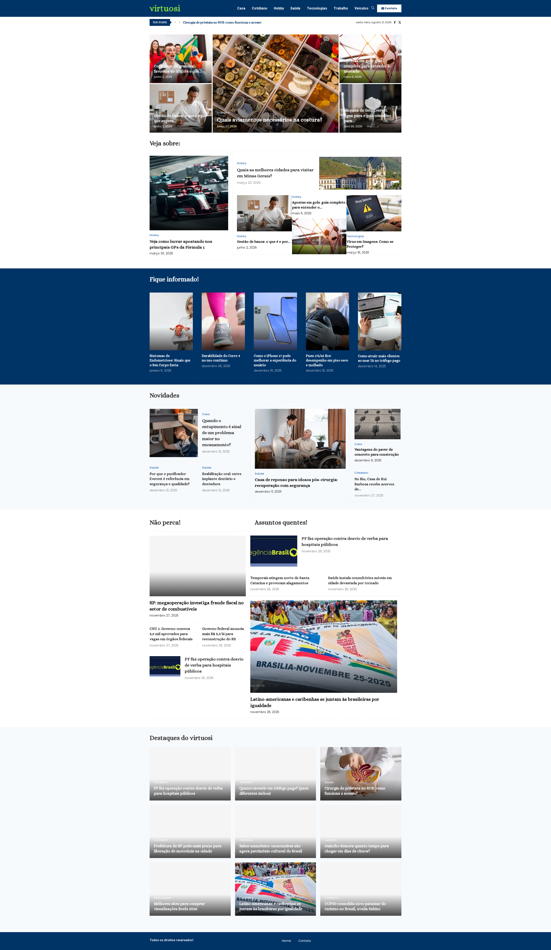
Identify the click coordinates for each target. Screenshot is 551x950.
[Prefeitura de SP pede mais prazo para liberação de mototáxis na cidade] (190, 831)
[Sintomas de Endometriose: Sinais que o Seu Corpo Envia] (171, 321)
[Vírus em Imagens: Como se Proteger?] (374, 213)
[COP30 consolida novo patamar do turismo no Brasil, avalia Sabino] (360, 889)
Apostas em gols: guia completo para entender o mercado (367, 66)
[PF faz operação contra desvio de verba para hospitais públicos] (165, 666)
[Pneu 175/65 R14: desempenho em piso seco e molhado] (327, 321)
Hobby (279, 8)
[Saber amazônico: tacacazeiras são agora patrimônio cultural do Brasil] (275, 831)
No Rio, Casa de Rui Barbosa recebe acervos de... (374, 484)
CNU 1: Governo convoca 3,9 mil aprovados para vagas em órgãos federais (171, 634)
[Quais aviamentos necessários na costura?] (276, 83)
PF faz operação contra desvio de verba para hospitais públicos (214, 665)
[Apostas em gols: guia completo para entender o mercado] (319, 236)
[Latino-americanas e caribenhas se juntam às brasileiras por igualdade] (323, 646)
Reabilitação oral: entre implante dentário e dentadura (221, 479)
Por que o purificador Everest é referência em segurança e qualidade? (170, 479)
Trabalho (341, 8)
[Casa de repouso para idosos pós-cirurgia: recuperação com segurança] (300, 439)
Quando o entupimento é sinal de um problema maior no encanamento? (221, 432)
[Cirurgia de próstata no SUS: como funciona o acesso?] (360, 773)
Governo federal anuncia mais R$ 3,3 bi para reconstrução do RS (223, 634)
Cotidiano (259, 8)
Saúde (295, 8)
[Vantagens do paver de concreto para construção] (377, 424)
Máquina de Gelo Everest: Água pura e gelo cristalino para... (367, 115)
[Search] (373, 8)
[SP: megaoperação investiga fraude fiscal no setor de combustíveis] (198, 566)
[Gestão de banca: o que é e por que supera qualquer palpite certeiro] (181, 108)
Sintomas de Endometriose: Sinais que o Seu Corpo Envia (170, 360)
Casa (241, 8)
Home (286, 941)
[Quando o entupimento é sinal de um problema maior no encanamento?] (174, 433)
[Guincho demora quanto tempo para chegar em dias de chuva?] (360, 831)
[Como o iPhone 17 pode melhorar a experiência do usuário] (275, 321)
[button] (175, 22)
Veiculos (361, 8)
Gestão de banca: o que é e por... (263, 242)
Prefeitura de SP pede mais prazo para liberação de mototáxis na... (231, 22)
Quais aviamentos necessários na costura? (269, 119)
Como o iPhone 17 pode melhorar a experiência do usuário (275, 360)
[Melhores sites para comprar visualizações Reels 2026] (190, 889)
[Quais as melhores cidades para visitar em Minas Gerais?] (360, 173)
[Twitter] (399, 22)
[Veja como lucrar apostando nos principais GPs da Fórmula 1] (189, 193)
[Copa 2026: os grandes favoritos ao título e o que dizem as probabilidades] (181, 58)
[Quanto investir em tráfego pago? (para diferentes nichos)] (275, 773)
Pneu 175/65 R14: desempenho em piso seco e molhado (327, 360)
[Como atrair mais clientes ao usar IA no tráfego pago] (379, 321)
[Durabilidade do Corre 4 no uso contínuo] (223, 321)
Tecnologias (317, 8)
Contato (390, 8)
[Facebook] (395, 22)
